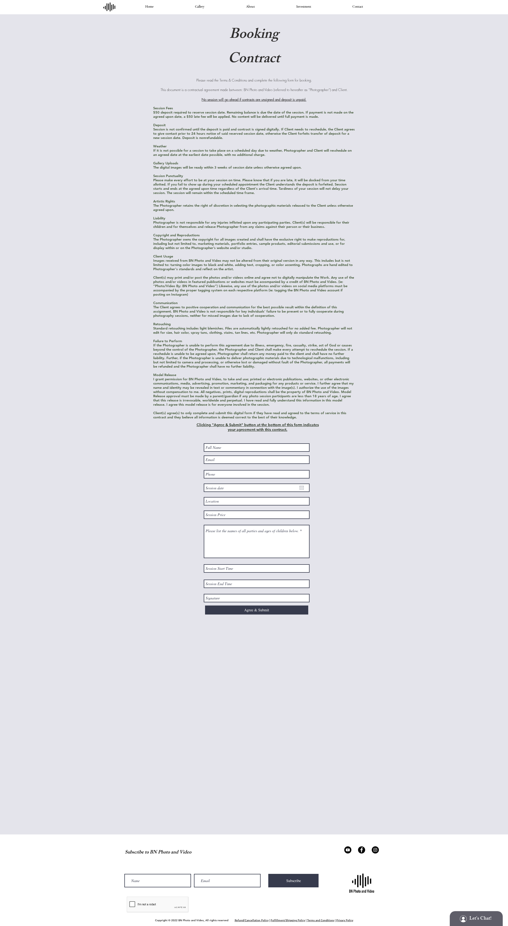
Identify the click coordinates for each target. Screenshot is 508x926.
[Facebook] (361, 849)
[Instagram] (375, 849)
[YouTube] (347, 849)
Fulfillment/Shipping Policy (288, 920)
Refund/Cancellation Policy (252, 920)
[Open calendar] (302, 488)
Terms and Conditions (320, 920)
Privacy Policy (344, 920)
